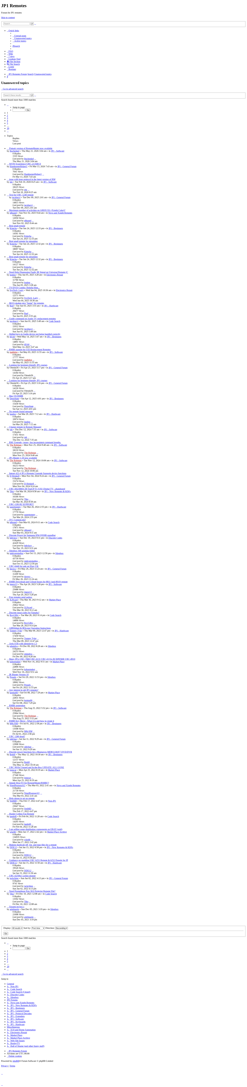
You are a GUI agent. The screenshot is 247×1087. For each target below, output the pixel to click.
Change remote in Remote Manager (25, 427)
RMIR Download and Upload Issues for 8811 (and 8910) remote (38, 581)
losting (13, 275)
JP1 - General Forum (66, 166)
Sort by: (27, 928)
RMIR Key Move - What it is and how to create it (31, 721)
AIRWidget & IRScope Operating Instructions (30, 628)
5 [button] (7, 123)
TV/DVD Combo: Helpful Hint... (24, 287)
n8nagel (13, 213)
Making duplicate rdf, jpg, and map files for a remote (33, 845)
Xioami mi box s (16, 906)
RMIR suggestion (17, 705)
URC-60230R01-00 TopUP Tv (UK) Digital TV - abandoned (37, 489)
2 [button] (7, 115)
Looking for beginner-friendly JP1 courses (28, 365)
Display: (7, 928)
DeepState (14, 398)
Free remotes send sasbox (20, 597)
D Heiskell (14, 476)
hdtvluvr (13, 538)
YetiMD (13, 801)
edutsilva (14, 646)
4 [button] (7, 120)
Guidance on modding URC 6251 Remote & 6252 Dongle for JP (38, 860)
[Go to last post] (35, 158)
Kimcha (13, 228)
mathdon (14, 352)
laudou (13, 414)
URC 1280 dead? (17, 736)
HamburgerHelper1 (18, 166)
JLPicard (14, 600)
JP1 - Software (57, 151)
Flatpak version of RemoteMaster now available (30, 148)
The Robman (16, 445)
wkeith (13, 832)
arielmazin (14, 909)
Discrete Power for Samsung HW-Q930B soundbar (32, 535)
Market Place (55, 600)
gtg (11, 182)
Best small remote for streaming (23, 241)
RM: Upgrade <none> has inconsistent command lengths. (35, 442)
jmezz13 (13, 584)
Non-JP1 (52, 801)
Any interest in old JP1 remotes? (23, 690)
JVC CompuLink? (17, 520)
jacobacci (16, 197)
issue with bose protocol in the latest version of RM (32, 179)
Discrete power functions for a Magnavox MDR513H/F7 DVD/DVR (40, 752)
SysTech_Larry (17, 290)
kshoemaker (15, 661)
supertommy (15, 507)
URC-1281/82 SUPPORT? (21, 504)
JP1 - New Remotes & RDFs (57, 491)
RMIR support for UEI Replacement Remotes (30, 349)
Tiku (12, 491)
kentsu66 (14, 692)
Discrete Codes (55, 538)
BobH (12, 754)
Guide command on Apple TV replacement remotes (32, 318)
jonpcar (13, 770)
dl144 (12, 336)
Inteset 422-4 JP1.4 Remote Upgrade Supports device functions (37, 473)
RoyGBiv (14, 615)
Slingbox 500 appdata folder (22, 551)
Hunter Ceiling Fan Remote (21, 814)
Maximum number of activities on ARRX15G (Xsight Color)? (37, 210)
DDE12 (13, 847)
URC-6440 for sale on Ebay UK (24, 566)
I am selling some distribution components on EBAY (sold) (35, 829)
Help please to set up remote (22, 798)
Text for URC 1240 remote (21, 195)
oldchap (13, 739)
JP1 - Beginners (56, 228)
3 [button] (7, 118)
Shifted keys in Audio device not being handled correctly (34, 334)
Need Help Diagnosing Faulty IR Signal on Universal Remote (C (38, 272)
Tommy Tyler (16, 630)
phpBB (16, 1061)
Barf (12, 305)
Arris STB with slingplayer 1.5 (23, 643)
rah (11, 429)
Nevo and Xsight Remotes (60, 213)
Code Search (54, 321)
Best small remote (17, 226)
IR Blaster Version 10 (19, 674)
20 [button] (8, 128)
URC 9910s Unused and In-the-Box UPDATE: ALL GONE (36, 767)
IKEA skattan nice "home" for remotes (26, 303)
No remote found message (21, 411)
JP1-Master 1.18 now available (23, 458)
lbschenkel (14, 151)
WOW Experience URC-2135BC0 (25, 164)
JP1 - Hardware (51, 305)
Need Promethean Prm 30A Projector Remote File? (32, 891)
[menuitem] (19, 36)
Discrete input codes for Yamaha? (24, 612)
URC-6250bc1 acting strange (22, 876)
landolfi (13, 816)
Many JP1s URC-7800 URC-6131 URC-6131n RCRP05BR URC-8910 (42, 659)
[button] (8, 104)
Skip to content (8, 17)
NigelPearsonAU (17, 785)
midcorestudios (16, 553)
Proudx (13, 677)
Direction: (50, 928)
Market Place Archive (57, 832)
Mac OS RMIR (16, 396)
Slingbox (59, 553)
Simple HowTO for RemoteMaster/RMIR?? (29, 783)
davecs (13, 569)
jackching (14, 878)
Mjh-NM (14, 723)
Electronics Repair (54, 275)
